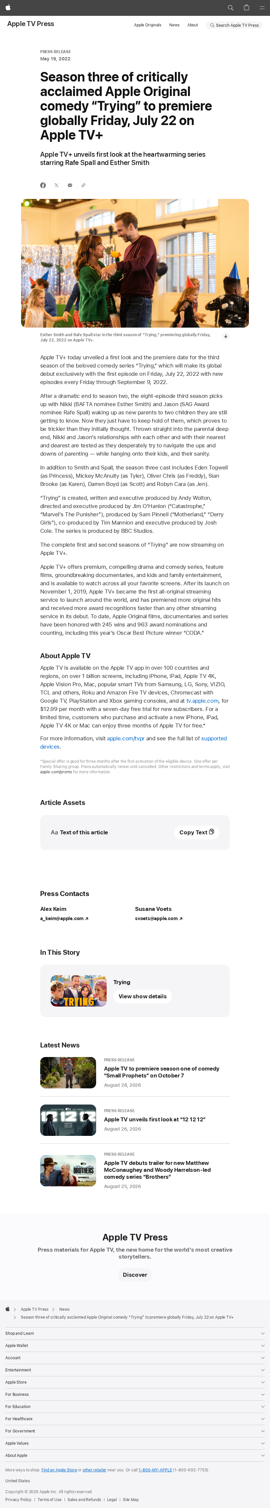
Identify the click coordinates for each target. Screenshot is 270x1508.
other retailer (94, 1470)
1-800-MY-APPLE (155, 1470)
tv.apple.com (202, 700)
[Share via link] (83, 185)
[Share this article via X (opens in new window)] (56, 185)
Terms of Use (50, 1499)
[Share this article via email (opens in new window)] (70, 185)
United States (17, 1481)
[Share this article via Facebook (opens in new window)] (43, 185)
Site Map (131, 1499)
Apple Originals (147, 25)
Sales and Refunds (84, 1499)
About (192, 25)
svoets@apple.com (156, 918)
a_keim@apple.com (62, 918)
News (174, 25)
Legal (112, 1499)
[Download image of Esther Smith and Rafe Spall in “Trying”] (226, 336)
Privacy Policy (18, 1499)
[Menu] (262, 8)
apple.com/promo (56, 772)
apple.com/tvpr (126, 738)
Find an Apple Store (59, 1470)
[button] (230, 8)
